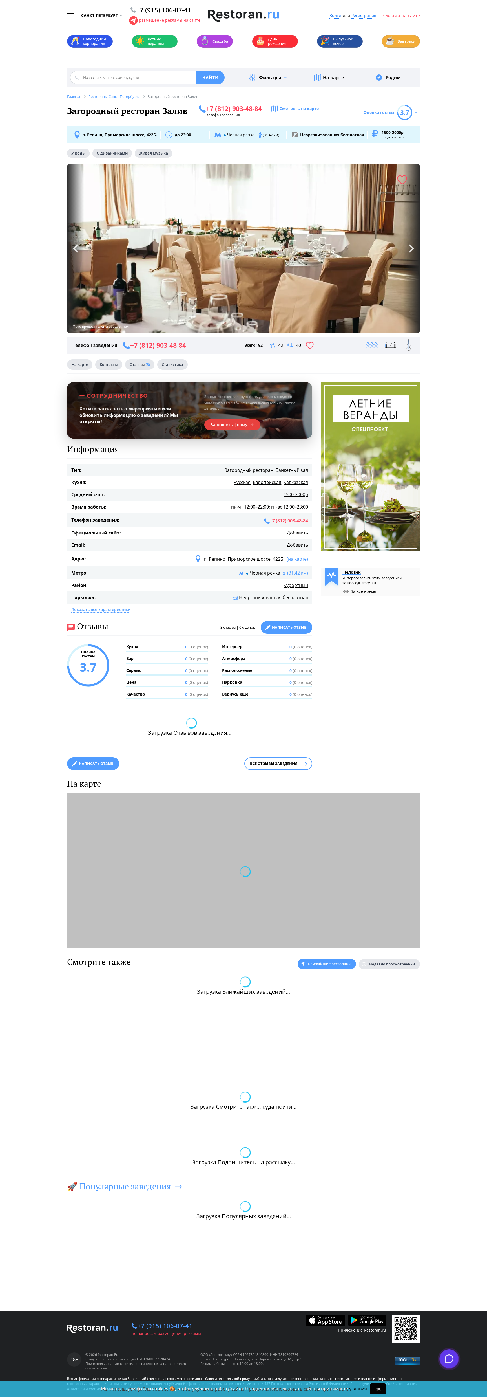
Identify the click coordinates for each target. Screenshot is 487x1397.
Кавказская (296, 482)
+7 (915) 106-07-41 (164, 1325)
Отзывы (140, 364)
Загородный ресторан (249, 470)
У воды (78, 153)
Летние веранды (149, 41)
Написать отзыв (289, 627)
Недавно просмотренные (392, 964)
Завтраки (400, 40)
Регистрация (363, 15)
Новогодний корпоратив (88, 41)
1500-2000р (296, 494)
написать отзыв (96, 763)
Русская (242, 482)
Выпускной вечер (336, 41)
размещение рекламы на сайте (169, 20)
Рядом (393, 77)
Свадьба (214, 40)
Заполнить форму (229, 424)
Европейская (267, 482)
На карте (333, 77)
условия (358, 1388)
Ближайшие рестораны (329, 963)
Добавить (297, 533)
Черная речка (265, 573)
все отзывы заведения (274, 763)
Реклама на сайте (401, 16)
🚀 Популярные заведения (119, 1186)
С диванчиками (112, 153)
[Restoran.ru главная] (243, 16)
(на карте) (297, 559)
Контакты (109, 364)
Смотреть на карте (299, 108)
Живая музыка (153, 153)
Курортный (296, 585)
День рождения (270, 41)
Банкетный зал (292, 470)
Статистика (172, 364)
